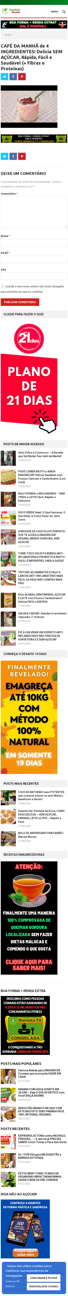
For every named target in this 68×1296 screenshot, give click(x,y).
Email (5, 252)
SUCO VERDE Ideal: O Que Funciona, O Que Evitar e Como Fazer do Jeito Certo (41, 516)
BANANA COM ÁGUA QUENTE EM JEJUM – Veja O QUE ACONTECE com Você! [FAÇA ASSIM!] (41, 1092)
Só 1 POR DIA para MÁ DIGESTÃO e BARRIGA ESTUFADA (39, 1156)
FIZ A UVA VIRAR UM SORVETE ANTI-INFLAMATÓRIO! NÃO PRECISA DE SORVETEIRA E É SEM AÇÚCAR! (41, 636)
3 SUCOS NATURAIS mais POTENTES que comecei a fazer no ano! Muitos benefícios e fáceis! (41, 796)
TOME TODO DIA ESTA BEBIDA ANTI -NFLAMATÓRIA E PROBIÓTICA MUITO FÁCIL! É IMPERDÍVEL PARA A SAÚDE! (41, 557)
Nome (5, 236)
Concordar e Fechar (43, 1278)
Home (8, 35)
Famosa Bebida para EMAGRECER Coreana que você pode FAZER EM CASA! (39, 1073)
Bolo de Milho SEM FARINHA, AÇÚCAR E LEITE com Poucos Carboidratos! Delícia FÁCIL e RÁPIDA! (41, 598)
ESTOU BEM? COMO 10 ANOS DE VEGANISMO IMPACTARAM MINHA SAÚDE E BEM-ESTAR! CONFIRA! (39, 1176)
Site (3, 269)
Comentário (9, 193)
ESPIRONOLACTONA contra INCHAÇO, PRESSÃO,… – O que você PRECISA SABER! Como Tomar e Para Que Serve (42, 1139)
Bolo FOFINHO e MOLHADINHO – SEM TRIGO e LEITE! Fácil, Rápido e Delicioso (41, 497)
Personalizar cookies (43, 1286)
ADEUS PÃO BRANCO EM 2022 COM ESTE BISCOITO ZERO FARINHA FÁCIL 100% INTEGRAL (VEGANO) (41, 1111)
